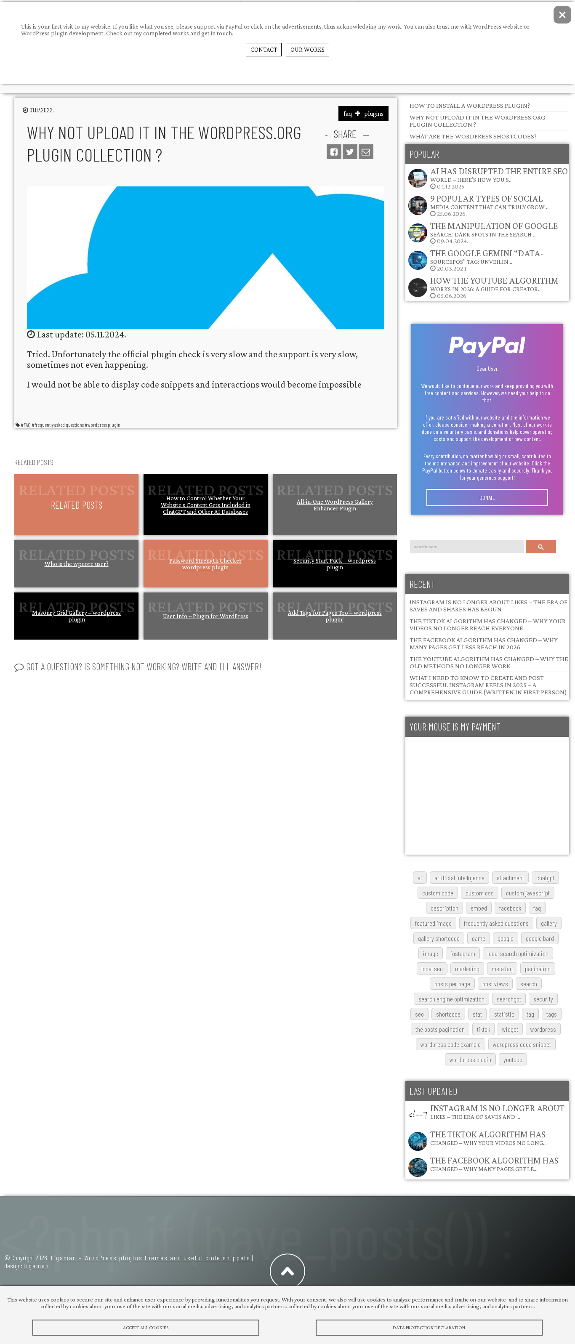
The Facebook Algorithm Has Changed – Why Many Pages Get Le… (494, 1163)
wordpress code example (451, 1044)
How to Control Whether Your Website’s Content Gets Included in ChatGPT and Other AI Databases (205, 505)
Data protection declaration (429, 1328)
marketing (467, 968)
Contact (263, 49)
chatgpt (545, 878)
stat (477, 1014)
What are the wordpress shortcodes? (473, 136)
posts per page (452, 984)
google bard (540, 938)
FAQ (537, 908)
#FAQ (26, 425)
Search (541, 547)
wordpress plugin (470, 1059)
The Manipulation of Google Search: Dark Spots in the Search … (494, 229)
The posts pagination (440, 1029)
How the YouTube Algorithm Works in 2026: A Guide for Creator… (494, 283)
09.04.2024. (494, 232)
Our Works (307, 49)
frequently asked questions (496, 923)
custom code (437, 893)
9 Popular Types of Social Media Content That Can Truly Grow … (490, 201)
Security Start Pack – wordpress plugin (334, 564)
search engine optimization (451, 999)
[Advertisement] (487, 796)
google (506, 938)
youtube (512, 1059)
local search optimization (517, 953)
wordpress (543, 1029)
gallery (549, 923)
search (528, 984)
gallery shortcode (439, 938)
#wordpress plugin (102, 425)
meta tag (502, 968)
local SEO (432, 968)
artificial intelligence (459, 878)
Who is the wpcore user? (77, 563)
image (430, 953)
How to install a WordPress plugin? (470, 105)
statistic (504, 1014)
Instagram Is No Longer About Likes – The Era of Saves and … (497, 1111)
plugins (373, 113)
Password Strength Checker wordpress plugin (205, 564)
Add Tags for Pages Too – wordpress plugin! (335, 616)
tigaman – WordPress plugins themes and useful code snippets (150, 1258)
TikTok (483, 1029)
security (543, 999)
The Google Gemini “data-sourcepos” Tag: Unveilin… (487, 256)
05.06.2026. (494, 287)
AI (420, 878)
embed (479, 908)
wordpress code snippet (522, 1044)
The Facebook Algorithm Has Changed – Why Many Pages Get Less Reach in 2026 (484, 643)
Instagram (462, 953)
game (478, 938)
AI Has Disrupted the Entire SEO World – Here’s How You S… (499, 174)
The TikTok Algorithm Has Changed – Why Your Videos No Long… (488, 1137)
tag (530, 1014)
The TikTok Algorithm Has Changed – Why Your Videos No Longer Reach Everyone (488, 624)
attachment (510, 878)
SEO (419, 1014)
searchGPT (509, 999)
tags (551, 1014)
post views (495, 984)
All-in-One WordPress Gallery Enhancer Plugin (335, 505)
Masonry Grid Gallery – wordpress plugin (76, 616)
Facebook (510, 908)
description (444, 908)
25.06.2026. (490, 205)
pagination (538, 968)
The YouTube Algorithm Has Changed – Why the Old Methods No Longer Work (489, 662)
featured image (433, 923)
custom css (480, 893)
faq (347, 113)
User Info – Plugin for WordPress (205, 616)
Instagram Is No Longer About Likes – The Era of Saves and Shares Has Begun (488, 605)
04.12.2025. (499, 178)
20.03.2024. (487, 260)
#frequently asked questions (58, 425)
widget (510, 1029)
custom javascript (528, 893)
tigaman (36, 1266)
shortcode (448, 1014)
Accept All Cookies (145, 1328)
